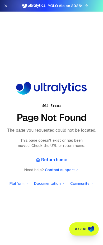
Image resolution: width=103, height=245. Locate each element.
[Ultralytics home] (51, 88)
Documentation (47, 183)
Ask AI (80, 229)
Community (80, 183)
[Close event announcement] (6, 5)
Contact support (60, 170)
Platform (17, 183)
